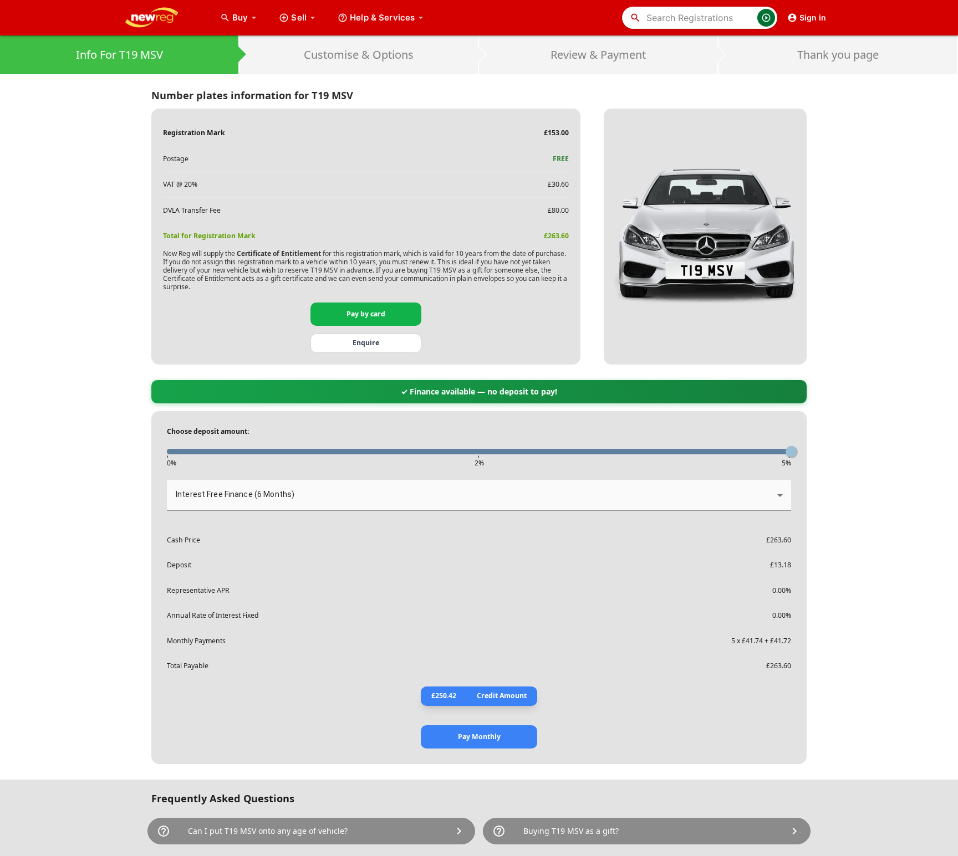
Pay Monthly (479, 736)
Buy (245, 17)
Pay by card (365, 314)
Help (382, 17)
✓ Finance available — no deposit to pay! (479, 391)
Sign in (812, 17)
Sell (299, 17)
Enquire (366, 342)
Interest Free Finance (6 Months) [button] (235, 494)
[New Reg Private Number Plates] (160, 18)
